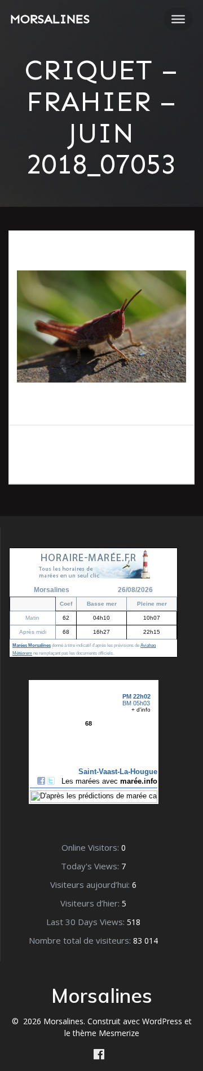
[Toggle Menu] (178, 19)
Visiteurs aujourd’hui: (91, 884)
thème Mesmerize (106, 1033)
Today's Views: (91, 866)
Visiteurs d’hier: (91, 903)
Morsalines (50, 19)
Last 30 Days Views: (86, 921)
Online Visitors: (91, 847)
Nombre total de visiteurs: (81, 940)
